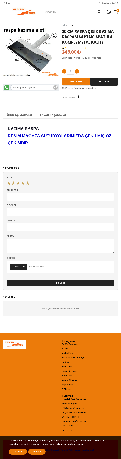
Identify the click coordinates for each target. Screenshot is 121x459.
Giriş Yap (105, 3)
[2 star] (13, 183)
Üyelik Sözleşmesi (70, 416)
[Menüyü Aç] (5, 12)
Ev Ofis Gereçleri (70, 344)
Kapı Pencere (68, 384)
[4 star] (23, 183)
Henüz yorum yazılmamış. (75, 48)
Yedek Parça (68, 353)
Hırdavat (66, 362)
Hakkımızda (67, 430)
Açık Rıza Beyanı (69, 403)
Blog (8, 3)
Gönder (60, 282)
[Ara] (99, 12)
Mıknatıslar (67, 375)
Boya (71, 25)
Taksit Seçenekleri (53, 115)
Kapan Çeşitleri (69, 371)
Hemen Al (104, 81)
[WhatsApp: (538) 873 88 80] (109, 12)
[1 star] (9, 183)
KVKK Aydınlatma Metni (73, 407)
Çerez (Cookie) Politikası (74, 421)
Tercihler (18, 451)
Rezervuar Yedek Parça (73, 357)
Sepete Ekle (76, 81)
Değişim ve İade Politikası (74, 412)
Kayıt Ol (115, 3)
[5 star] (28, 183)
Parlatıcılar (67, 366)
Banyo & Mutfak (69, 380)
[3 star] (18, 183)
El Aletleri (66, 389)
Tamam (37, 451)
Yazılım (65, 348)
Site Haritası (67, 425)
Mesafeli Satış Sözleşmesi (74, 399)
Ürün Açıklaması (19, 115)
